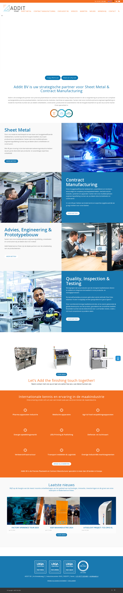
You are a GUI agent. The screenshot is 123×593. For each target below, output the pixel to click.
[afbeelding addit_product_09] (61, 358)
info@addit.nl (94, 576)
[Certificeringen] (61, 567)
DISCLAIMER (72, 581)
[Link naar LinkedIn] (116, 1)
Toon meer (61, 374)
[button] (118, 358)
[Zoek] (118, 8)
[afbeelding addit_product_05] (25, 358)
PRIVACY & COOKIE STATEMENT (57, 581)
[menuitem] (16, 8)
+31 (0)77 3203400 (82, 576)
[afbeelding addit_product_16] (98, 358)
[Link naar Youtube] (119, 1)
